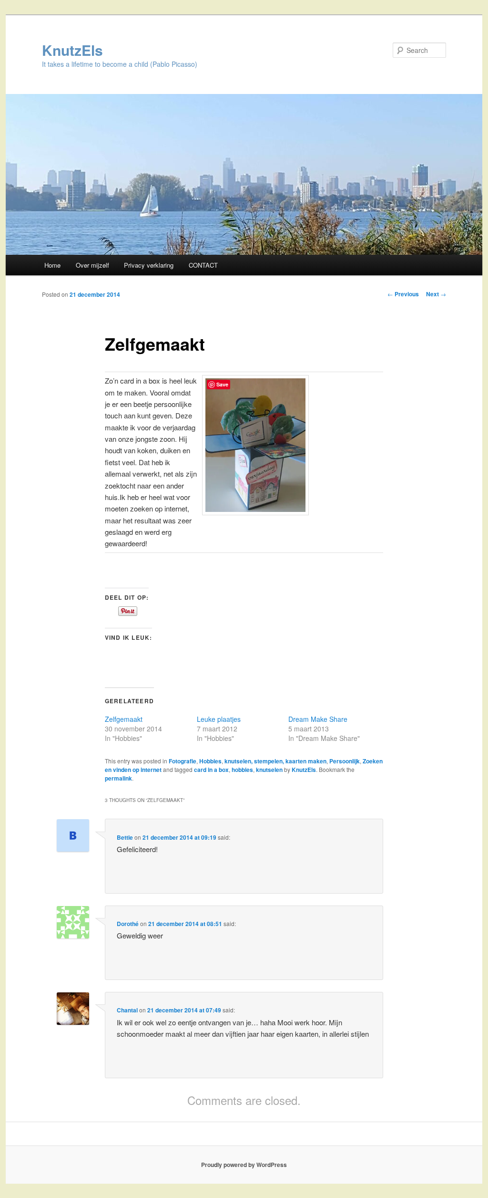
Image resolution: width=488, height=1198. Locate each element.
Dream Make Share (317, 719)
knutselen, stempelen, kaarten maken (275, 761)
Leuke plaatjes (219, 719)
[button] (255, 445)
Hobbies (210, 761)
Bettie (125, 837)
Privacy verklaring (148, 265)
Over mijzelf (92, 265)
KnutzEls (72, 50)
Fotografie (182, 761)
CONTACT (203, 265)
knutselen (269, 769)
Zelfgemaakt (123, 719)
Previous (403, 294)
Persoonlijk (344, 761)
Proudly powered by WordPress (244, 1164)
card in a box (211, 769)
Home (52, 265)
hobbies (242, 769)
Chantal (127, 1010)
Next (436, 294)
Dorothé (128, 923)
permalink (118, 778)
